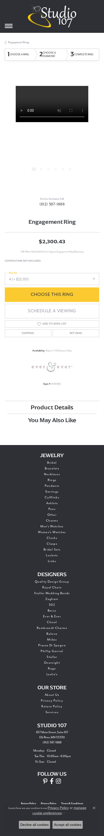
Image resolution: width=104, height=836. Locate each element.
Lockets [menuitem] (52, 555)
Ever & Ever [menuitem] (52, 616)
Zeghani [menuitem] (52, 599)
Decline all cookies (34, 825)
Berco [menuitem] (52, 611)
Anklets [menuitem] (52, 503)
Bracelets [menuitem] (52, 468)
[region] (52, 133)
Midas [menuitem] (52, 639)
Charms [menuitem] (52, 520)
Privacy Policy (52, 701)
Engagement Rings (18, 42)
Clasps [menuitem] (52, 544)
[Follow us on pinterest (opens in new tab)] (45, 781)
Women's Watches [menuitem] (52, 532)
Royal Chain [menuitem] (52, 587)
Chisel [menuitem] (52, 622)
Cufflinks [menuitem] (52, 497)
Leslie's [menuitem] (52, 674)
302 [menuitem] (52, 605)
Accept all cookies (67, 825)
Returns (76, 333)
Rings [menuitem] (52, 480)
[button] (34, 169)
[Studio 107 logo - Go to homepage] (52, 16)
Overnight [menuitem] (52, 663)
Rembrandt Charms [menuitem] (52, 628)
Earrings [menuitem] (52, 492)
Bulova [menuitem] (51, 634)
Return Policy (52, 706)
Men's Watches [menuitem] (52, 526)
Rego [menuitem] (52, 668)
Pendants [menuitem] (52, 486)
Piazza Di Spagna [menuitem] (52, 645)
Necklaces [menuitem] (52, 474)
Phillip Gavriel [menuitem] (52, 651)
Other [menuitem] (52, 515)
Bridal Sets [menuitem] (52, 549)
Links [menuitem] (52, 561)
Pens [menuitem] (52, 509)
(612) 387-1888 (52, 204)
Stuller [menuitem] (52, 657)
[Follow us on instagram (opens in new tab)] (58, 781)
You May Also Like (52, 420)
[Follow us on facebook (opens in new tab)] (51, 781)
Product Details (52, 407)
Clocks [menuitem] (52, 538)
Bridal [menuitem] (52, 463)
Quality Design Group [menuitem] (52, 582)
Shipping (28, 333)
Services (52, 712)
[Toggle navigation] (8, 26)
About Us (52, 695)
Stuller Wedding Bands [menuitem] (52, 593)
